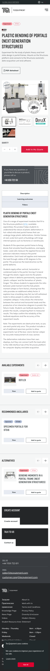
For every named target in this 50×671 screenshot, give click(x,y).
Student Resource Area (11, 621)
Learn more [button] (10, 659)
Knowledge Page (9, 610)
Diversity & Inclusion (30, 614)
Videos (25, 204)
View (14, 391)
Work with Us (27, 603)
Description (25, 193)
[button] (4, 149)
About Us (25, 599)
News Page (7, 614)
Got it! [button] (25, 665)
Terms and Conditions (31, 607)
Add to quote (36, 391)
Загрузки (5, 599)
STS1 (25, 224)
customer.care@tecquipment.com (20, 577)
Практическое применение (8, 605)
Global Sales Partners (10, 2)
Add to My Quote (34, 149)
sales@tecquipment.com (15, 572)
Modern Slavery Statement (28, 620)
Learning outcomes (25, 199)
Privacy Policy (28, 610)
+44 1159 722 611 (11, 180)
